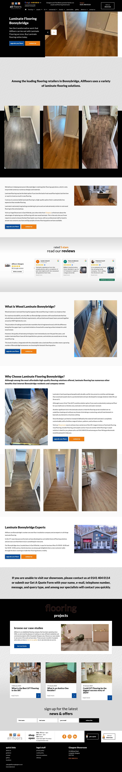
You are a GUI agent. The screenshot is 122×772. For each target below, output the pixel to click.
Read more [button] (39, 275)
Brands (61, 9)
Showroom (62, 425)
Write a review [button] (17, 271)
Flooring (30, 9)
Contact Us (92, 9)
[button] (47, 32)
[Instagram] (70, 737)
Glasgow (48, 213)
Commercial (52, 9)
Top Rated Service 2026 (30, 5)
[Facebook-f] (64, 737)
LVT (44, 9)
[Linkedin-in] (75, 737)
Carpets (38, 9)
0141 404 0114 (85, 4)
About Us (83, 9)
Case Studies (69, 9)
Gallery (77, 9)
